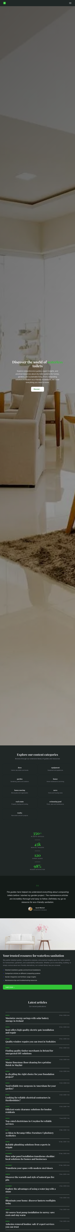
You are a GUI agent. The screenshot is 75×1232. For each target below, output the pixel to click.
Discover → (37, 389)
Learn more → (10, 987)
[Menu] (70, 3)
